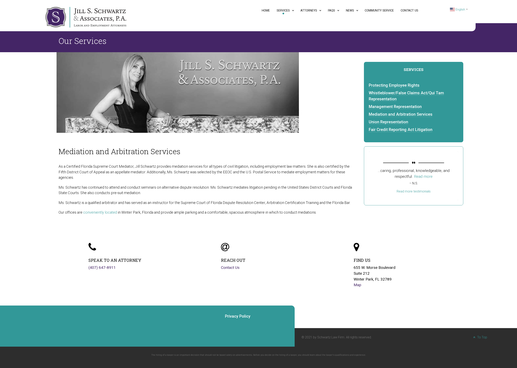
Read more (413, 176)
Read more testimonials (414, 191)
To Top (481, 337)
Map (357, 285)
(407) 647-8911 (102, 267)
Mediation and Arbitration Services (400, 114)
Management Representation (395, 106)
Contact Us (230, 267)
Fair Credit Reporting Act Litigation (400, 129)
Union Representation (388, 122)
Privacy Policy (237, 316)
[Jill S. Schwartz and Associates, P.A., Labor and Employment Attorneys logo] (85, 17)
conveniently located (100, 212)
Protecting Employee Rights (394, 85)
